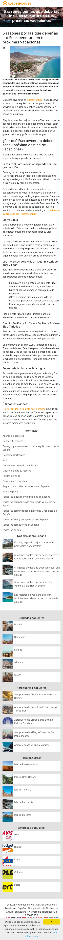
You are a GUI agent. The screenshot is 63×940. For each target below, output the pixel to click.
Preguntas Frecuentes (15, 481)
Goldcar (18, 872)
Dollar (17, 859)
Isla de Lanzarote (23, 802)
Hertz (17, 884)
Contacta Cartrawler (14, 454)
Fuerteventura (35, 99)
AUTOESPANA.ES (19, 3)
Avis (16, 834)
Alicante (18, 662)
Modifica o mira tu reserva (17, 470)
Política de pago (11, 475)
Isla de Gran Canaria (25, 776)
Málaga (18, 649)
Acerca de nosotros (13, 435)
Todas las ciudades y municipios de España (26, 496)
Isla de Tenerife (22, 789)
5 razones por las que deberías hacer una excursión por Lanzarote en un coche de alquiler (37, 571)
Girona (17, 674)
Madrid (18, 624)
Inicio (5, 460)
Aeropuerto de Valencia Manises (31, 744)
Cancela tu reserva (13, 441)
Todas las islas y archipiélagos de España (25, 519)
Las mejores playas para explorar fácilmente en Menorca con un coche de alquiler (36, 598)
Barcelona (19, 637)
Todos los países (12, 529)
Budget (18, 846)
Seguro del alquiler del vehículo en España (26, 486)
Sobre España (10, 491)
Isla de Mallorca (22, 814)
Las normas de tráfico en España (20, 465)
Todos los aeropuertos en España (21, 524)
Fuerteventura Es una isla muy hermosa (24, 408)
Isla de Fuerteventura (26, 764)
